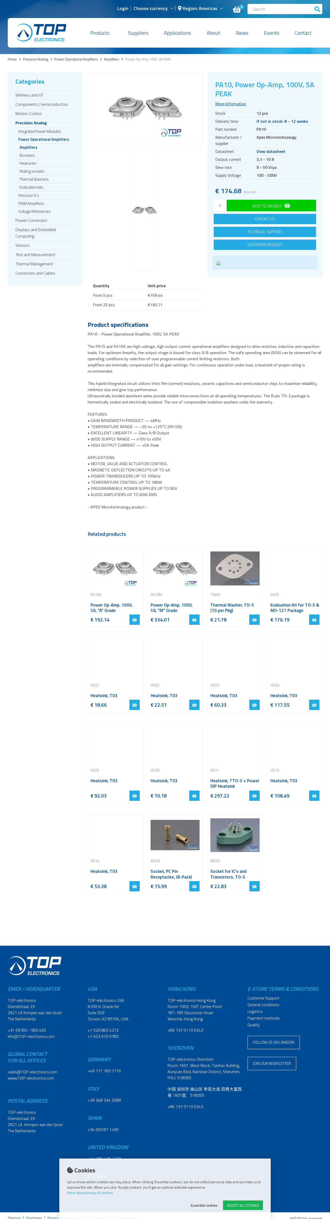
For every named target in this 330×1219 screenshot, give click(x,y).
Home (12, 59)
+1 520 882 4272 (103, 1030)
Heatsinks (28, 163)
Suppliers (138, 33)
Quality (254, 1025)
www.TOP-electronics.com (31, 1078)
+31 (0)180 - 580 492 (27, 1030)
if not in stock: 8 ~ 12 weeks (282, 121)
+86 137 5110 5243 (185, 1030)
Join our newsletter (272, 1063)
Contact (303, 33)
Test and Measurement (35, 254)
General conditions (263, 1005)
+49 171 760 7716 (104, 1071)
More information (230, 104)
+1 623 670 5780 (103, 1036)
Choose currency (151, 9)
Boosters (27, 155)
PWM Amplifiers (31, 203)
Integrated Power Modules (39, 131)
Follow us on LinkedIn (273, 1042)
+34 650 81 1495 (103, 1129)
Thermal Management (34, 264)
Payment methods (264, 1018)
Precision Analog (35, 59)
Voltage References (34, 211)
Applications (177, 33)
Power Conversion (31, 220)
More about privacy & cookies (90, 1192)
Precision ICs (28, 195)
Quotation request (265, 245)
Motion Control (28, 113)
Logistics (255, 1011)
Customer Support (263, 998)
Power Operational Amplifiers (76, 59)
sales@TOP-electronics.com (32, 1072)
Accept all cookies (243, 1205)
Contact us (265, 219)
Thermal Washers (34, 179)
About (213, 33)
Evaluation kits (31, 187)
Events (271, 33)
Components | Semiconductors (41, 104)
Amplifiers (111, 59)
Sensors (22, 245)
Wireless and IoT (29, 95)
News (242, 33)
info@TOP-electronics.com (31, 1036)
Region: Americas (199, 9)
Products (100, 33)
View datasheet (271, 151)
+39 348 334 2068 (104, 1100)
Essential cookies (204, 1205)
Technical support (265, 232)
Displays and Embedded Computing (35, 232)
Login (122, 9)
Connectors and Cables (35, 273)
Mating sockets (32, 171)
